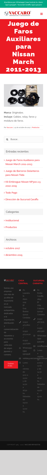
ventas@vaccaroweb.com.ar (26, 358)
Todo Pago (11, 192)
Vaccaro (10, 127)
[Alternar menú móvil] (41, 14)
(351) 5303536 (26, 352)
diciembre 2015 (13, 255)
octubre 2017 (12, 248)
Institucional (12, 220)
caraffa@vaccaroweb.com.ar (40, 346)
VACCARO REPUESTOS (32, 445)
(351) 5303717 (40, 340)
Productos (35, 127)
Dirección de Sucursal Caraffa (21, 199)
